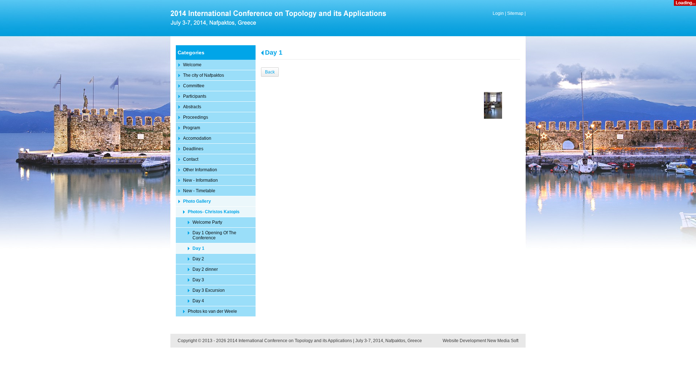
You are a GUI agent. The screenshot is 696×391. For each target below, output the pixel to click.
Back (270, 72)
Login (498, 13)
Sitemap (515, 13)
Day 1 (273, 52)
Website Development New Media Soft (480, 340)
